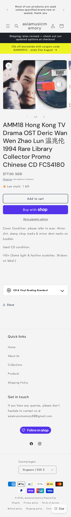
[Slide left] (26, 116)
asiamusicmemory (34, 497)
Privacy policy (31, 502)
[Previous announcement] (7, 9)
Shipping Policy (18, 383)
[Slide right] (44, 116)
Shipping (7, 179)
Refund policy (15, 508)
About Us (14, 356)
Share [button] (10, 305)
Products (13, 374)
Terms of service (50, 502)
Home (11, 347)
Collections (15, 365)
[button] (8, 26)
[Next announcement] (63, 9)
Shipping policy (34, 508)
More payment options (35, 219)
